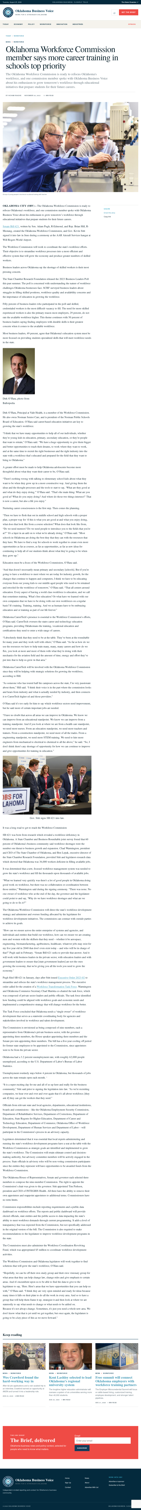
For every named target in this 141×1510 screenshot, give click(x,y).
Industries (78, 24)
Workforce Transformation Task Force (57, 986)
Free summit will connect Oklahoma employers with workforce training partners (116, 1381)
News (87, 1478)
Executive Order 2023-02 (71, 977)
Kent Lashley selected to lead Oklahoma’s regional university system (70, 1381)
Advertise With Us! (91, 1487)
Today (6, 24)
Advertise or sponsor (116, 1481)
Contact (68, 1487)
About (87, 1482)
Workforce (45, 24)
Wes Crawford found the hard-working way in (21, 1379)
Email (77, 1435)
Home (67, 1478)
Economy (18, 24)
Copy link (107, 216)
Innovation (61, 24)
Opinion (132, 24)
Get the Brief (129, 12)
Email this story (109, 213)
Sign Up (68, 1482)
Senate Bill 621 (11, 226)
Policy (31, 24)
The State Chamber (130, 2)
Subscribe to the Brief (117, 1485)
